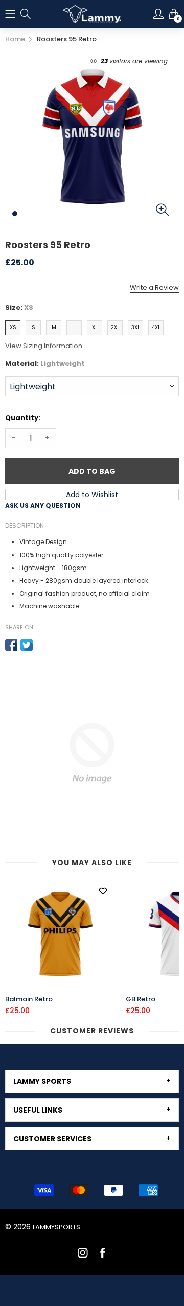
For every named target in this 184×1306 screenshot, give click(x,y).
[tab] (92, 1081)
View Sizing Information (43, 346)
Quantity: (22, 418)
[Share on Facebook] (11, 645)
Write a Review (154, 287)
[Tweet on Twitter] (26, 645)
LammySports (56, 1227)
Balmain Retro (29, 999)
